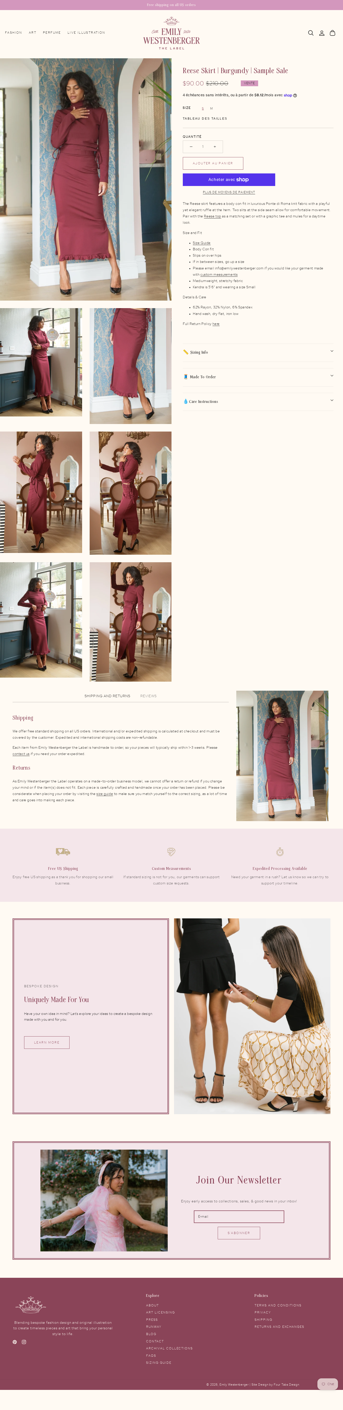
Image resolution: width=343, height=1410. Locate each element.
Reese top (212, 216)
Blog (151, 1334)
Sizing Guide (159, 1362)
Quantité (192, 136)
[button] (311, 33)
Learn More (47, 1042)
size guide (104, 794)
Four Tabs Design (286, 1384)
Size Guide (202, 243)
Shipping (263, 1319)
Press (152, 1319)
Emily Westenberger (234, 1384)
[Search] (311, 33)
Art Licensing (160, 1312)
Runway (153, 1326)
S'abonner (239, 1233)
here (215, 324)
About (152, 1305)
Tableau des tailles (205, 118)
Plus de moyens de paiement (229, 192)
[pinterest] (15, 1343)
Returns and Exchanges (279, 1326)
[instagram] (24, 1343)
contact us (21, 754)
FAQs (151, 1355)
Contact (155, 1341)
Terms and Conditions (278, 1305)
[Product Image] (86, 179)
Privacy (263, 1312)
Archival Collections (169, 1348)
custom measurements (219, 274)
